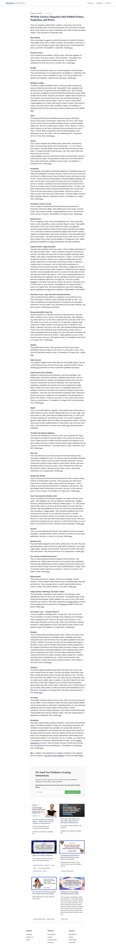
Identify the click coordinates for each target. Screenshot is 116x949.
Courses (50, 937)
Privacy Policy (73, 940)
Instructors (50, 942)
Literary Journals (37, 871)
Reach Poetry (73, 602)
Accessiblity (72, 942)
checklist (33, 282)
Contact (71, 937)
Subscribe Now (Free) (73, 792)
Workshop (99, 3)
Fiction (53, 865)
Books (28, 940)
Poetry (44, 871)
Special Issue (64, 919)
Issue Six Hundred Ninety (44, 868)
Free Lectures (51, 934)
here (70, 48)
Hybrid (34, 868)
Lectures (108, 3)
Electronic (47, 865)
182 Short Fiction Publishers (54, 755)
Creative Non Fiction (38, 865)
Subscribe (29, 934)
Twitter (46, 511)
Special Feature (51, 919)
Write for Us (29, 937)
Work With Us (72, 934)
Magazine (90, 3)
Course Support (52, 940)
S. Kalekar (39, 13)
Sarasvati (64, 604)
